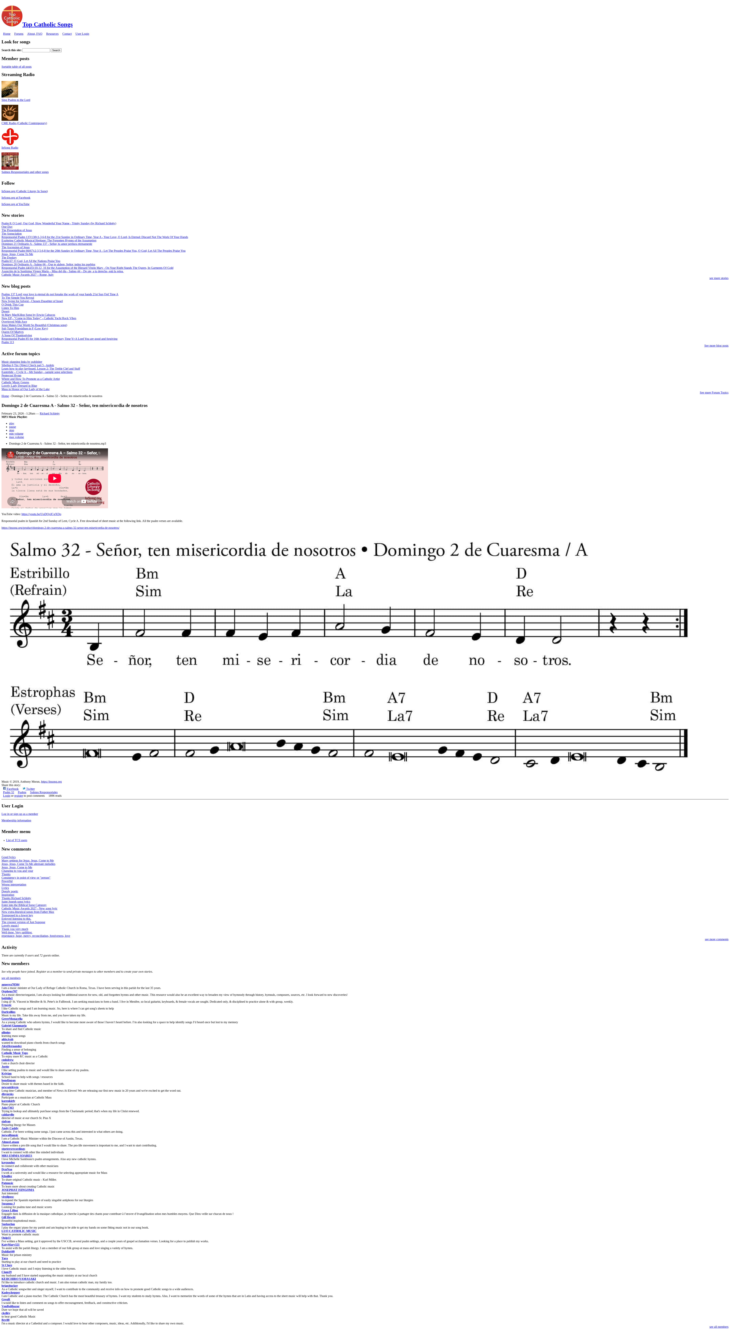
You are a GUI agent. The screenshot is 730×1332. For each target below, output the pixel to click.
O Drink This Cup (13, 304)
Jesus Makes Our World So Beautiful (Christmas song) (34, 325)
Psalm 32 (8, 792)
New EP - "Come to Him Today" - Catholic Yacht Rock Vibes (39, 318)
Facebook (12, 788)
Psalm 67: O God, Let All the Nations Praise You (31, 261)
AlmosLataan (10, 1142)
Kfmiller (7, 1176)
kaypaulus (8, 1162)
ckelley (6, 1313)
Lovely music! (10, 925)
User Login (82, 33)
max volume (16, 437)
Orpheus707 (9, 991)
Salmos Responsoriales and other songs (25, 172)
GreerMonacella (12, 1018)
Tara (5, 1258)
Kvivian (7, 1073)
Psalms (22, 792)
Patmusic (7, 1183)
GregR (6, 1299)
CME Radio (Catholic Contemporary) (24, 123)
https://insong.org (51, 781)
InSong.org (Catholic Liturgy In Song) (25, 191)
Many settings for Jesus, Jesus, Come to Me (28, 860)
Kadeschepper (11, 1292)
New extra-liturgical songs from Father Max (28, 911)
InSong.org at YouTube (15, 204)
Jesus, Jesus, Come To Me (17, 254)
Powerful (7, 881)
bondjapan (9, 1080)
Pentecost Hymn (11, 375)
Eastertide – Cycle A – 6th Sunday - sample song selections (37, 372)
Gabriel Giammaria (14, 1025)
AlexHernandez (12, 1046)
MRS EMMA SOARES (17, 1155)
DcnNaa (7, 1169)
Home (6, 33)
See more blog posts (716, 345)
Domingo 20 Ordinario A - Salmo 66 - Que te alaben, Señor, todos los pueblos (48, 264)
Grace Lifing (10, 1210)
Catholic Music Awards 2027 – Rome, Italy (28, 274)
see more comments (716, 939)
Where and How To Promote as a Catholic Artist (31, 378)
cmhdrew (8, 1059)
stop (11, 430)
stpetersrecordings (13, 1148)
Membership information (16, 820)
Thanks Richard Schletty (16, 898)
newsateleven (10, 1087)
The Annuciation (12, 233)
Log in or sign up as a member (20, 814)
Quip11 (6, 1237)
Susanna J (8, 1203)
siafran (6, 1121)
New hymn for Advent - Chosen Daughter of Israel (32, 301)
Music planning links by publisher (22, 361)
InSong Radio (10, 147)
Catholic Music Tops (15, 1053)
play (11, 423)
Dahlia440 (8, 1251)
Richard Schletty (50, 413)
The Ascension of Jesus (16, 247)
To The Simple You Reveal (18, 297)
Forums (18, 33)
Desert (5, 311)
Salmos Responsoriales (44, 792)
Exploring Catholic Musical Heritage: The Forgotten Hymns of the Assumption (49, 240)
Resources (52, 33)
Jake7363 (8, 1107)
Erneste (6, 1005)
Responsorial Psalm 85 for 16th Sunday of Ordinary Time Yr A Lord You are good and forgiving (59, 338)
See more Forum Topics (714, 392)
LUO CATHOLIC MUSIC (19, 1231)
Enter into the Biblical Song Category (24, 905)
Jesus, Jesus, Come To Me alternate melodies (28, 864)
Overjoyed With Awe (14, 321)
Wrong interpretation (14, 884)
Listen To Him (10, 308)
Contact (67, 33)
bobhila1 (7, 998)
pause (12, 426)
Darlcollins (8, 1011)
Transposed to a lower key (17, 915)
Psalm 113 (8, 342)
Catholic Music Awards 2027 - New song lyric (29, 908)
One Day (7, 226)
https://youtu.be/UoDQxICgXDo (41, 514)
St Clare (7, 1265)
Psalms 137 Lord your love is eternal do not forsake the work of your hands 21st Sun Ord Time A (60, 294)
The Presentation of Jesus (17, 230)
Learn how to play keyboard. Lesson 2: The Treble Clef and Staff (41, 368)
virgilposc (8, 1196)
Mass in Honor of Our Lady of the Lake (26, 389)
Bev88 (6, 1320)
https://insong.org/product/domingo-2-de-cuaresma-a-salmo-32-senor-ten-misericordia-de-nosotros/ (60, 527)
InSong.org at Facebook (16, 197)
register (18, 795)
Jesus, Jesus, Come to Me (17, 867)
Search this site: (12, 50)
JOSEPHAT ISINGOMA (18, 1189)
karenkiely (8, 1100)
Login (6, 795)
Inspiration (8, 894)
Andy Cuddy (10, 1128)
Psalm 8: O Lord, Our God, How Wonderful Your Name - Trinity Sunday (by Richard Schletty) (59, 223)
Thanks (6, 874)
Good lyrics (9, 857)
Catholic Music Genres (15, 382)
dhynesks (7, 1094)
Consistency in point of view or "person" (26, 877)
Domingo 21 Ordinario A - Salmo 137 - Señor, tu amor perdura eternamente (47, 243)
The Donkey (9, 257)
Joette (5, 1066)
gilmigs (6, 1032)
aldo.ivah (7, 1039)
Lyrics (5, 888)
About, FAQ (34, 33)
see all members (11, 978)
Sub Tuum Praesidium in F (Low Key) (25, 328)
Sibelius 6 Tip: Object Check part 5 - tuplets (28, 365)
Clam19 (7, 1272)
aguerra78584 (10, 984)
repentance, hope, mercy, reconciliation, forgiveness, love (36, 935)
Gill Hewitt (8, 1217)
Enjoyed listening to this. (16, 918)
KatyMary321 (11, 1244)
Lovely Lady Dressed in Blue (19, 385)
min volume (16, 433)
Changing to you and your (17, 870)
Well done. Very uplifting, (17, 932)
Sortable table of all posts (17, 66)
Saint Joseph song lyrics (16, 901)
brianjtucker (10, 1285)
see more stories (718, 278)
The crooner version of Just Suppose (23, 922)
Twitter (30, 788)
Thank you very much (15, 929)
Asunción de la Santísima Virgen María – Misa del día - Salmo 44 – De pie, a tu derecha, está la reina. (63, 271)
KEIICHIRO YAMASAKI (19, 1278)
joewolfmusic (10, 1135)
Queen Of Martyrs (13, 332)
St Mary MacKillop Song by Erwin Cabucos (28, 314)
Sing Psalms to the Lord (16, 100)
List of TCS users (16, 840)
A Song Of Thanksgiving (17, 335)
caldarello (8, 1114)
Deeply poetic (10, 891)
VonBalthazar (11, 1306)
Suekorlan (8, 1224)
